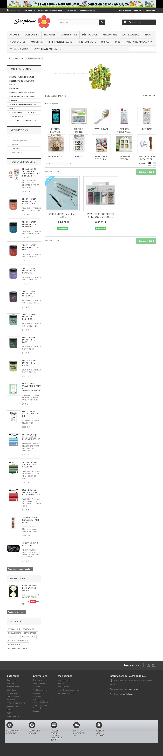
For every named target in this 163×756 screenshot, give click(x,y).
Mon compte (65, 675)
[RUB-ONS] (147, 116)
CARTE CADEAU (130, 34)
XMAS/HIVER (110, 34)
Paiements (15, 148)
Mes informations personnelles (70, 690)
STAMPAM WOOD (16, 116)
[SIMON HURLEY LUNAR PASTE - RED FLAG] (13, 250)
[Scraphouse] (30, 21)
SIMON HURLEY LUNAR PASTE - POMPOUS (29, 270)
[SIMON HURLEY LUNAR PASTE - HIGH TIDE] (13, 319)
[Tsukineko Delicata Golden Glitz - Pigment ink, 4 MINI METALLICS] (13, 523)
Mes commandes (64, 680)
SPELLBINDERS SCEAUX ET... (147, 158)
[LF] (81, 4)
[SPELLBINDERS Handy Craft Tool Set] (62, 194)
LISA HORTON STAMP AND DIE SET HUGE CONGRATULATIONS (31, 387)
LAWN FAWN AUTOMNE (47, 48)
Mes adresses (63, 687)
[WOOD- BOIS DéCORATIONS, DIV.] (56, 143)
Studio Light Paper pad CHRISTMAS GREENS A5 (30, 464)
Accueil (14, 34)
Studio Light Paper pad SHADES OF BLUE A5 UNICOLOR (31, 436)
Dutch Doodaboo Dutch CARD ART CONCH (29, 587)
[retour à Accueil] (9, 58)
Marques (49, 34)
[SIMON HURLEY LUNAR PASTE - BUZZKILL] (13, 366)
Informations (19, 130)
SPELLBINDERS (14, 633)
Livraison (14, 137)
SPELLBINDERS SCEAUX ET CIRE (23, 120)
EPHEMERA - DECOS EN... (101, 158)
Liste (154, 165)
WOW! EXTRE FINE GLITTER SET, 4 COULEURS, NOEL (100, 215)
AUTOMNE (37, 41)
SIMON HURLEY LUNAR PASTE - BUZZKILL (29, 362)
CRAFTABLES (28, 629)
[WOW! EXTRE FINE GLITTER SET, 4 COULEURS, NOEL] (101, 194)
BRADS (12, 108)
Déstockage (89, 34)
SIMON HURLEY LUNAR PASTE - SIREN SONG (29, 224)
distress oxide (13, 637)
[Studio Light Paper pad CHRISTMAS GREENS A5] (13, 467)
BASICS (105, 41)
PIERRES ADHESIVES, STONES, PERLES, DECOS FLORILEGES (22, 94)
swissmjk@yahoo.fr (127, 694)
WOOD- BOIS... (56, 156)
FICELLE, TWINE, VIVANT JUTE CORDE (22, 83)
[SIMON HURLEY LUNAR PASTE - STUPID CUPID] (13, 204)
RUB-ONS (13, 100)
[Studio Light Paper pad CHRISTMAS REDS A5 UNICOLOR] (13, 495)
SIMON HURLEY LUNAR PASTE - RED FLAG (31, 247)
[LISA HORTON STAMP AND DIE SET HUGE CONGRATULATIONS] (13, 389)
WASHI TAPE (14, 89)
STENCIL (11, 641)
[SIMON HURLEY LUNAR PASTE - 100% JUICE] (13, 296)
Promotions (17, 578)
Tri (46, 163)
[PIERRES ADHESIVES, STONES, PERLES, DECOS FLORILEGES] (124, 116)
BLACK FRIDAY (13, 716)
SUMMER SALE (69, 34)
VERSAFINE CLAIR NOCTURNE (30, 544)
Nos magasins (16, 152)
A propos (14, 144)
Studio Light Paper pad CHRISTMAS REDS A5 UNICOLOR (31, 492)
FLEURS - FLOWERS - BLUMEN (21, 77)
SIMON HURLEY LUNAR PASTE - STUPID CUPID (29, 201)
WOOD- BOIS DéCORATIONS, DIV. (22, 104)
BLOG (148, 34)
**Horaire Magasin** (138, 41)
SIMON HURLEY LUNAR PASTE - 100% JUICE (29, 293)
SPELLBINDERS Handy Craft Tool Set (62, 215)
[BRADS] (79, 143)
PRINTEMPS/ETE (87, 41)
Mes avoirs (62, 683)
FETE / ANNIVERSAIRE (60, 41)
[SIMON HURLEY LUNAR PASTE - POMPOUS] (13, 273)
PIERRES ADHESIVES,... (124, 130)
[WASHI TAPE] (101, 116)
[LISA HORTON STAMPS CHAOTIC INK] (13, 416)
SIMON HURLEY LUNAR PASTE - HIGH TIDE (29, 316)
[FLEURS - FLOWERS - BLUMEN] (56, 116)
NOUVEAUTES (17, 41)
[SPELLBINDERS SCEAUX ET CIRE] (147, 143)
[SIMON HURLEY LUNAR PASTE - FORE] (13, 343)
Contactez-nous (125, 10)
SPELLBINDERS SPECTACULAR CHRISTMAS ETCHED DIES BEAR (31, 172)
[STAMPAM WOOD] (124, 143)
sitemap (35, 711)
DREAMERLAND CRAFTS (18, 648)
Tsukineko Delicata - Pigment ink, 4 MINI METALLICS (31, 519)
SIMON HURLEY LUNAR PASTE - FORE (29, 339)
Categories (32, 34)
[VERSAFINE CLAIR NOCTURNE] (13, 548)
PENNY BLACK (14, 644)
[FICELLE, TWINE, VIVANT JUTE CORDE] (79, 116)
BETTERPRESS (30, 633)
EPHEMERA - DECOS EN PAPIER (22, 112)
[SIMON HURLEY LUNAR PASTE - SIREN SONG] (13, 227)
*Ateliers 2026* (19, 48)
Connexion (150, 10)
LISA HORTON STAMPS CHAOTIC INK (30, 413)
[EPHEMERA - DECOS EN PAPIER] (101, 143)
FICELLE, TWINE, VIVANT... (79, 131)
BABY (117, 41)
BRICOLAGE (23, 641)
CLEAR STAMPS (28, 637)
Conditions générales (19, 141)
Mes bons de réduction (67, 693)
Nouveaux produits (22, 161)
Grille (149, 165)
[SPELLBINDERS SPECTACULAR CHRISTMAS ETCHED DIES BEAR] (13, 174)
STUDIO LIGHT (14, 629)
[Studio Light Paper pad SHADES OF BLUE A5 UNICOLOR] (13, 440)
